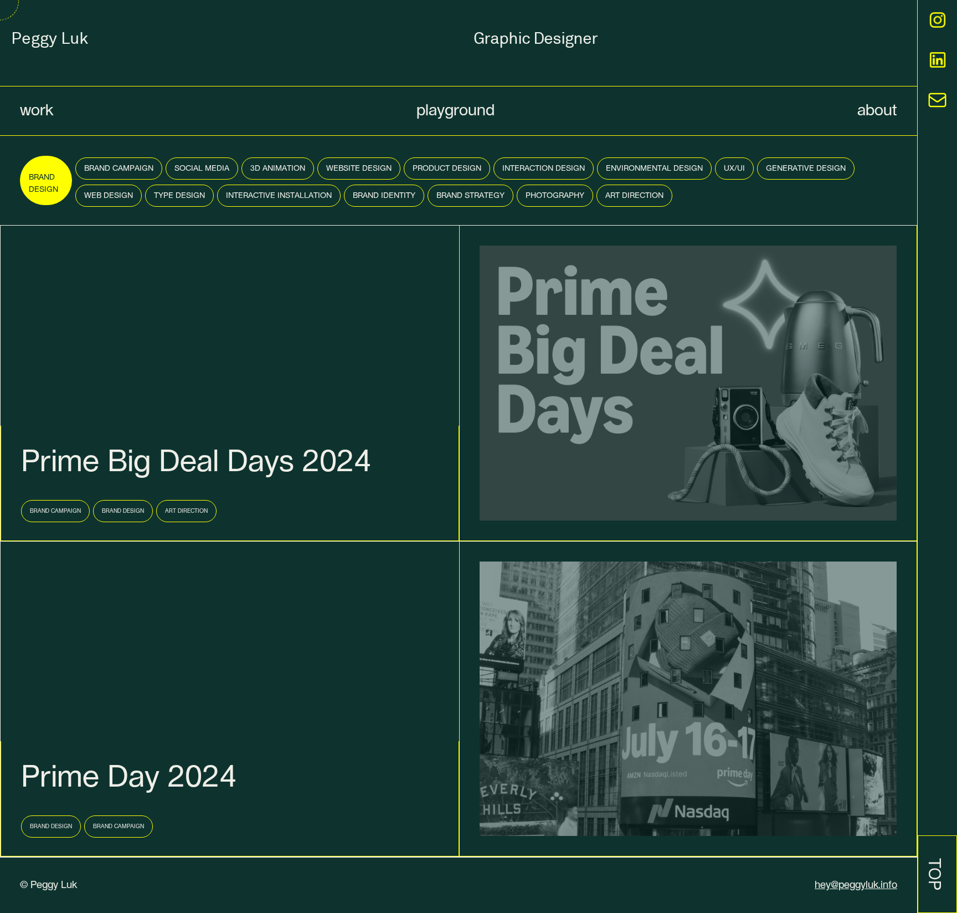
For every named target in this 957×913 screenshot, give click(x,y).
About (877, 111)
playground (455, 111)
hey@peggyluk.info (856, 885)
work (36, 111)
